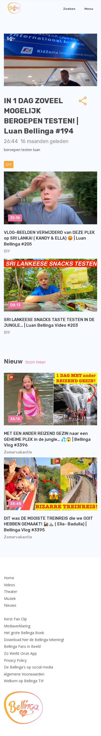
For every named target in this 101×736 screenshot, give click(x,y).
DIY (9, 164)
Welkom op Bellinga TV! (24, 680)
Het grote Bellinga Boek (24, 632)
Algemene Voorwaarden (24, 674)
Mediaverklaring (17, 625)
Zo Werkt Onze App (20, 653)
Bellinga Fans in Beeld (22, 646)
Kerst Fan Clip (15, 618)
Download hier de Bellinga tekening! (34, 639)
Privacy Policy (15, 660)
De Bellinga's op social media (28, 667)
